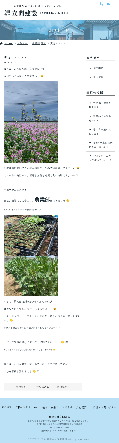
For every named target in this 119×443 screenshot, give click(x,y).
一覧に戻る (42, 387)
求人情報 (98, 77)
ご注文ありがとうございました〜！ (100, 158)
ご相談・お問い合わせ (103, 407)
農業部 (36, 43)
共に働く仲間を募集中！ (100, 105)
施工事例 (98, 68)
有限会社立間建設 (59, 417)
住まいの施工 (50, 407)
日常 (43, 43)
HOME (8, 43)
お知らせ (22, 43)
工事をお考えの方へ (27, 407)
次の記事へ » (64, 387)
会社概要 (81, 407)
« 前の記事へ (21, 387)
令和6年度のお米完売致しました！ (101, 144)
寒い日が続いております (100, 131)
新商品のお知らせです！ (100, 118)
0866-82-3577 (62, 427)
